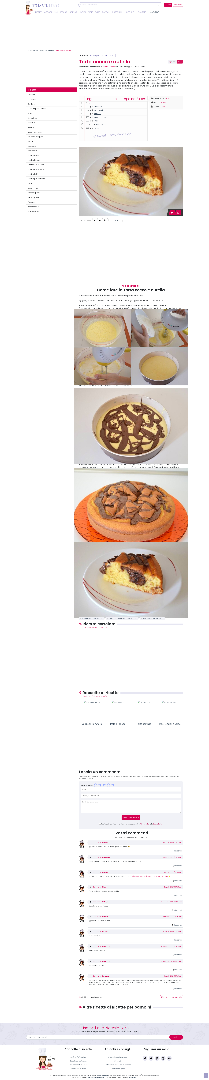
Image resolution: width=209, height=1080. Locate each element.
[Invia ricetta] (178, 212)
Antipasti (48, 12)
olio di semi (98, 110)
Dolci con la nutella (92, 724)
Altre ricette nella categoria (131, 1015)
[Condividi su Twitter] (99, 219)
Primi (56, 12)
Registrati (178, 5)
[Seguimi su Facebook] (145, 1058)
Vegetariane (33, 207)
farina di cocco (100, 117)
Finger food (32, 118)
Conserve (32, 99)
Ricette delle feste (36, 169)
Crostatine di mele (78, 1069)
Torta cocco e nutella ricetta (153, 618)
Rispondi (178, 851)
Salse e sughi (33, 188)
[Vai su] (206, 1075)
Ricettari (106, 12)
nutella (96, 128)
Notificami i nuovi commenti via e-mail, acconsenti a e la (132, 824)
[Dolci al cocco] (118, 711)
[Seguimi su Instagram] (163, 1058)
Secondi (63, 12)
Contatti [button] (142, 12)
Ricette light (33, 174)
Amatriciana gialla (117, 1069)
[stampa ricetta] (172, 212)
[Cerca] (158, 4)
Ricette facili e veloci (170, 724)
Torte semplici (143, 724)
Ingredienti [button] (117, 12)
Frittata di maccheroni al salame (118, 1065)
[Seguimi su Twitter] (151, 1058)
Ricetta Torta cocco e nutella (92, 618)
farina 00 (97, 114)
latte (96, 121)
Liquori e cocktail (35, 132)
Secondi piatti (34, 193)
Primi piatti (32, 151)
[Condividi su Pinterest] (104, 219)
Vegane (31, 202)
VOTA (180, 62)
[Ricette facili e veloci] (170, 711)
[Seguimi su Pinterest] (157, 1058)
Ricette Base (33, 155)
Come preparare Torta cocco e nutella (122, 618)
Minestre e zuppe (35, 137)
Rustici (30, 183)
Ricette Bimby (34, 160)
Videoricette (33, 211)
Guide (97, 12)
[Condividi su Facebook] (94, 219)
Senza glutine (34, 197)
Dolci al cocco (118, 724)
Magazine (154, 12)
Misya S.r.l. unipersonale (96, 1077)
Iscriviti (176, 1037)
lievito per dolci (102, 124)
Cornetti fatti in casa (78, 1065)
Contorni (73, 12)
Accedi (168, 5)
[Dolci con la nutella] (92, 711)
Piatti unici (32, 146)
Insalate (31, 123)
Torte (90, 12)
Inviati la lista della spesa (115, 134)
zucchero (98, 107)
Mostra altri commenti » (171, 997)
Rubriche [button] (130, 12)
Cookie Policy (158, 824)
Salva (116, 220)
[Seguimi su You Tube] (169, 1058)
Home (30, 51)
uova (89, 103)
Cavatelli (117, 1061)
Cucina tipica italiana (37, 109)
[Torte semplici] (144, 711)
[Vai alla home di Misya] (42, 8)
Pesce (30, 141)
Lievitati (31, 127)
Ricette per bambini (47, 51)
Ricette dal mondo (36, 165)
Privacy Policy (145, 824)
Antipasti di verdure (78, 1057)
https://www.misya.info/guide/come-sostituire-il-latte (148, 876)
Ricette (38, 12)
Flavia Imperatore (108, 67)
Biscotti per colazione (78, 1061)
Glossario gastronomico (117, 1057)
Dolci (83, 12)
